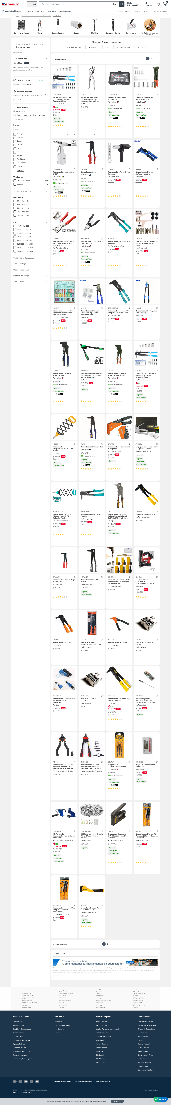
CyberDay (100, 1051)
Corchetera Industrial (64, 991)
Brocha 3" (135, 995)
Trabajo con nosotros (103, 1036)
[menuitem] (123, 11)
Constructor (40, 11)
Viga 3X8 (24, 998)
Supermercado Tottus (145, 1055)
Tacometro (61, 1004)
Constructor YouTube (145, 1070)
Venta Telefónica (102, 1044)
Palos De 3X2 (25, 1004)
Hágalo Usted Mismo (145, 1022)
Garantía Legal (18, 1036)
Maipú (25, 115)
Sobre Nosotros (101, 1022)
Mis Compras (59, 1029)
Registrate (58, 1022)
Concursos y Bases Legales (22, 1059)
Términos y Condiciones (62, 1081)
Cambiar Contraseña (62, 1025)
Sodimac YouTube (144, 1062)
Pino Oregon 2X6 (26, 993)
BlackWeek (100, 1055)
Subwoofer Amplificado (65, 1000)
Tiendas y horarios (19, 1033)
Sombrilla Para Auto (138, 1000)
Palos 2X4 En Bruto (101, 1007)
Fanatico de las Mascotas (147, 1025)
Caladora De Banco (138, 991)
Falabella (141, 1040)
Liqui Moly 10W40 (138, 997)
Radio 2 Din (25, 1005)
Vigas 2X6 (98, 991)
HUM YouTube (143, 1066)
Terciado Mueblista (27, 1000)
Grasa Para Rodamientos (28, 997)
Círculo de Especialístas (146, 1029)
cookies (103, 1101)
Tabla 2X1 (98, 993)
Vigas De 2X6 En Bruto (28, 995)
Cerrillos (17, 115)
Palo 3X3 (98, 997)
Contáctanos (17, 1022)
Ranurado (24, 991)
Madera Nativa (63, 998)
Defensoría (100, 1040)
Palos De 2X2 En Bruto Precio (29, 1002)
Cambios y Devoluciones (22, 1029)
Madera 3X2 (99, 998)
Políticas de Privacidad (83, 1081)
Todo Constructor (102, 1033)
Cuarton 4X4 (99, 1002)
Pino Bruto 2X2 (63, 1005)
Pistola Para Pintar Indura (139, 1005)
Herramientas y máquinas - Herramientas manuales (36, 16)
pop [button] (107, 47)
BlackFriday (100, 1059)
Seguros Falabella (144, 1044)
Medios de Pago (18, 1025)
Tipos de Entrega (65, 11)
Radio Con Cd (62, 995)
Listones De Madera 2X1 (139, 993)
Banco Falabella (143, 1051)
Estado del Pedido (19, 1048)
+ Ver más (20, 170)
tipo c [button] (140, 47)
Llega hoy (17, 84)
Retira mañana (18, 100)
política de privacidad (91, 1101)
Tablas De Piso (99, 995)
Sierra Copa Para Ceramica (140, 998)
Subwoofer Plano (26, 1007)
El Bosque (42, 115)
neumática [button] (93, 47)
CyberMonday (101, 1048)
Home (17, 16)
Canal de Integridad (20, 1055)
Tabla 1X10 (99, 1005)
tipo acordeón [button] (123, 47)
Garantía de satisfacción (21, 1040)
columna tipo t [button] (74, 47)
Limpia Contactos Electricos (103, 1004)
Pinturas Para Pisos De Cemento (104, 1000)
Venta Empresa (101, 1025)
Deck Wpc (61, 1007)
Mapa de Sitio (101, 1062)
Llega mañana (27, 84)
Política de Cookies (103, 1081)
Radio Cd (61, 1002)
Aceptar (117, 1101)
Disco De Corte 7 (137, 1002)
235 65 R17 (62, 997)
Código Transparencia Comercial (108, 1029)
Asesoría (30, 11)
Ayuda (57, 1033)
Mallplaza (141, 1059)
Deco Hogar (51, 11)
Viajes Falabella (143, 1048)
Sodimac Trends (143, 1033)
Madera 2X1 (136, 1007)
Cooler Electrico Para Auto (66, 993)
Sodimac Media (143, 1036)
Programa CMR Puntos (21, 1051)
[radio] (54, 125)
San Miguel (33, 115)
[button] (81, 4)
